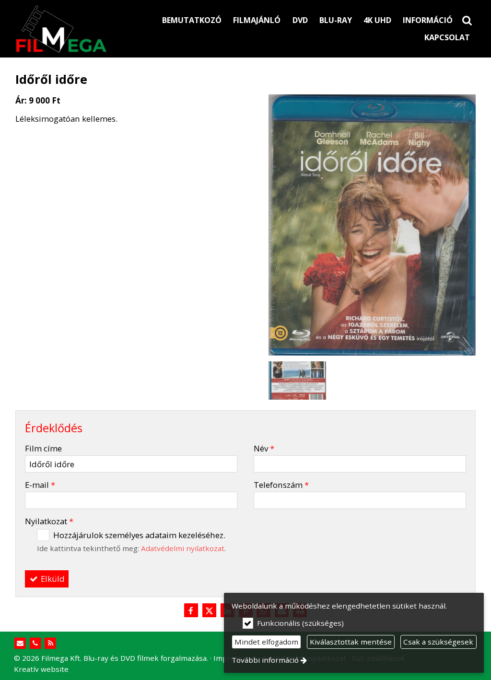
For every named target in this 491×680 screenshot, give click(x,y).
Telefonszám (281, 484)
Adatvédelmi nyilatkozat (182, 548)
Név (264, 448)
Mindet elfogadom (266, 641)
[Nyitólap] (80, 29)
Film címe (43, 448)
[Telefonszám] (35, 643)
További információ (265, 660)
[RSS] (50, 643)
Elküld (52, 578)
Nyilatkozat (49, 521)
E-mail (40, 484)
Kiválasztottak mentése (351, 641)
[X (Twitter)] (209, 611)
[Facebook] (191, 611)
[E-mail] (20, 643)
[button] (467, 20)
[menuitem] (467, 20)
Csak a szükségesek (438, 641)
